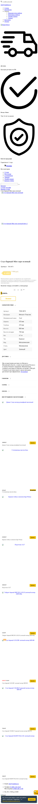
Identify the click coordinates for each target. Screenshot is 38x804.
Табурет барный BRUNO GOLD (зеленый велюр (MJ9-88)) (18, 635)
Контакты (7, 20)
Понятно (31, 799)
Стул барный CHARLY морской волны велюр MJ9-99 (17, 731)
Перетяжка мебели (14, 15)
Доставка (5, 356)
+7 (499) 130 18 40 (7, 1)
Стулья (6, 172)
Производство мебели (15, 13)
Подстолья (7, 174)
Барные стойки (9, 181)
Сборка (4, 385)
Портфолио (8, 10)
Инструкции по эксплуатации (12, 397)
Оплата (6, 21)
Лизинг (10, 18)
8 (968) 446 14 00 (18, 788)
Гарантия (5, 378)
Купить (33, 443)
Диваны (7, 177)
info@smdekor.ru (14, 784)
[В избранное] (32, 194)
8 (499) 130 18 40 (15, 787)
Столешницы (8, 175)
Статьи (6, 8)
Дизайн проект (13, 16)
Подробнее (24, 371)
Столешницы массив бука (9, 492)
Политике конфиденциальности (11, 801)
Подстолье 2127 (6, 587)
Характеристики (7, 305)
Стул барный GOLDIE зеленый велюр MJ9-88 (15, 683)
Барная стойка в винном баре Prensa (12, 539)
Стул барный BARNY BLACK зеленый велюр (14, 779)
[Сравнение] (35, 194)
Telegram (36, 792)
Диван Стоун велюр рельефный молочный (14, 445)
